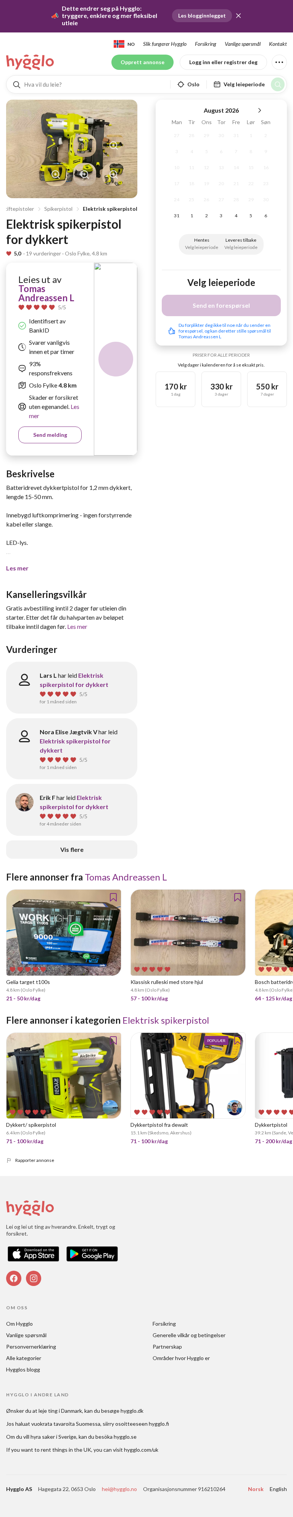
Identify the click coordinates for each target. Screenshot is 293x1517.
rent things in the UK (66, 1449)
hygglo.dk (132, 1410)
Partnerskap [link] (167, 1346)
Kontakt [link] (278, 43)
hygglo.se (125, 1436)
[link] (30, 62)
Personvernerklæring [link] (31, 1346)
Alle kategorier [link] (23, 1358)
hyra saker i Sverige (53, 1436)
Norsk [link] (256, 1489)
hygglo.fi (159, 1423)
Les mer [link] (77, 626)
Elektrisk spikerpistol (110, 208)
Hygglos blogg (23, 1369)
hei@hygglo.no (119, 1489)
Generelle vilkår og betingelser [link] (189, 1335)
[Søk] (278, 84)
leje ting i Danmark (60, 1410)
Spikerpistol (58, 208)
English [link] (278, 1489)
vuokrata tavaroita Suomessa (65, 1423)
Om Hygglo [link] (19, 1323)
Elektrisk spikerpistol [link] (165, 1020)
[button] (238, 15)
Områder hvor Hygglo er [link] (181, 1358)
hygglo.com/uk (141, 1449)
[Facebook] (13, 1278)
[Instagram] (33, 1278)
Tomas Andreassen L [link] (46, 293)
